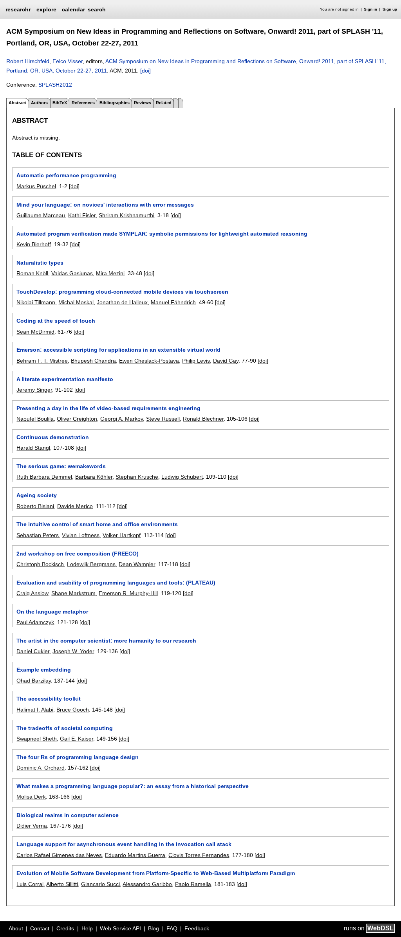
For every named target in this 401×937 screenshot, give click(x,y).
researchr (18, 9)
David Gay (225, 361)
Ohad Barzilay (33, 680)
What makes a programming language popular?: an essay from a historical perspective (132, 786)
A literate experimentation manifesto (64, 379)
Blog (153, 928)
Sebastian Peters (37, 535)
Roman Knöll (32, 273)
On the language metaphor (52, 611)
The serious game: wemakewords (61, 466)
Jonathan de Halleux (122, 302)
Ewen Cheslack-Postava (149, 361)
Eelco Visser (67, 61)
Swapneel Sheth (36, 738)
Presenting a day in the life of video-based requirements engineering (108, 408)
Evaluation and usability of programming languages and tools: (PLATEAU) (115, 582)
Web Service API (120, 928)
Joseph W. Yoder (73, 651)
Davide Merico (75, 506)
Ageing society (36, 495)
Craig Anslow (32, 593)
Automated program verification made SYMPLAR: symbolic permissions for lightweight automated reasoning (161, 234)
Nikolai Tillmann (35, 302)
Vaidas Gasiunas (72, 273)
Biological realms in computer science (67, 815)
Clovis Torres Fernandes (198, 855)
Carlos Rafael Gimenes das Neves (59, 855)
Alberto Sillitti (62, 884)
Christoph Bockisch (40, 564)
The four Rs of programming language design (77, 757)
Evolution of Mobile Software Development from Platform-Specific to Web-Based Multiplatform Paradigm (155, 873)
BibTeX (59, 102)
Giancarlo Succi (100, 884)
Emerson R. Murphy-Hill (128, 593)
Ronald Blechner (203, 419)
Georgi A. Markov (121, 419)
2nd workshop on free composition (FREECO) (77, 553)
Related (164, 102)
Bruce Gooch (72, 709)
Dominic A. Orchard (40, 767)
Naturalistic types (39, 263)
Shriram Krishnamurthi (126, 215)
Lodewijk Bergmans (91, 564)
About (16, 928)
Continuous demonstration (52, 437)
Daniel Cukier (32, 651)
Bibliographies (114, 102)
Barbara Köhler (93, 477)
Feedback (196, 928)
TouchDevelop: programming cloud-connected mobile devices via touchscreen (122, 292)
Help (87, 928)
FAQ (171, 928)
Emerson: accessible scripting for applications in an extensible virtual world (118, 350)
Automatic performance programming (66, 175)
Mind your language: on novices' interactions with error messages (105, 205)
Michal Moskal (76, 302)
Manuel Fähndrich (173, 302)
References (83, 102)
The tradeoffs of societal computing (64, 728)
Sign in (370, 9)
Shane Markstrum (73, 593)
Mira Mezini (110, 273)
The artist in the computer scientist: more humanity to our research (106, 640)
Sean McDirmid (35, 332)
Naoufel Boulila (35, 419)
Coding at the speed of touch (55, 321)
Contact (39, 928)
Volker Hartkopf (122, 535)
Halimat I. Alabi (34, 709)
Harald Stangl (33, 448)
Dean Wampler (137, 564)
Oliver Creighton (77, 419)
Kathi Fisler (82, 215)
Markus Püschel (36, 186)
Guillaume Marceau (40, 215)
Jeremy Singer (34, 390)
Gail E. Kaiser (76, 738)
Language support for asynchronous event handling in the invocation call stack (123, 844)
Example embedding (43, 669)
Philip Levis (196, 361)
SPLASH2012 (55, 85)
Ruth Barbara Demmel (44, 477)
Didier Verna (31, 826)
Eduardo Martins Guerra (135, 855)
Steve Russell (163, 419)
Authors (39, 102)
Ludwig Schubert (182, 477)
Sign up (390, 9)
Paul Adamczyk (35, 622)
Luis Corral (29, 884)
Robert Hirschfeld (27, 61)
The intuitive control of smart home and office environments (97, 524)
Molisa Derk (31, 797)
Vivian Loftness (80, 535)
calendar (73, 9)
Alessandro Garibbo (147, 884)
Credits (65, 928)
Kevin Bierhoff (33, 244)
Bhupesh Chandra (93, 361)
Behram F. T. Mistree (42, 361)
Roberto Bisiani (35, 506)
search (97, 9)
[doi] (145, 70)
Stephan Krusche (137, 477)
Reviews (142, 102)
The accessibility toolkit (48, 698)
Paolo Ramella (193, 884)
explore (46, 9)
